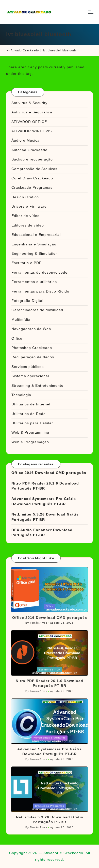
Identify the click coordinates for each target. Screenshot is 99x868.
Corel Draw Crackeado (32, 178)
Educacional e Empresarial (36, 235)
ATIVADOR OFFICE (29, 122)
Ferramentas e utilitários (34, 282)
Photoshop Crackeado (31, 348)
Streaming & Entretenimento (37, 386)
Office (16, 338)
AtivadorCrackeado (25, 50)
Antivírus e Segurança (31, 112)
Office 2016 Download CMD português (48, 473)
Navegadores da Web (31, 329)
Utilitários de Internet (31, 404)
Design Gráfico (25, 197)
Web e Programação (30, 442)
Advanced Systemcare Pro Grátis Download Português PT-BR (43, 501)
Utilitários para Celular (32, 423)
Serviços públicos (27, 367)
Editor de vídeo (25, 216)
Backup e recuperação (32, 159)
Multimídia (20, 320)
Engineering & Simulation (34, 253)
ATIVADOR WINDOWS (31, 131)
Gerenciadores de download (37, 310)
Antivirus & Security (29, 103)
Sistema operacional (30, 376)
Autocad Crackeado (29, 150)
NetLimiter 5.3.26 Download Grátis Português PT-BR (45, 516)
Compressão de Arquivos (34, 169)
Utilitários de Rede (28, 414)
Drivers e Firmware (29, 206)
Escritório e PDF (26, 263)
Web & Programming (30, 432)
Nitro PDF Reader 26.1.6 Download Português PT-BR (45, 485)
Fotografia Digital (27, 301)
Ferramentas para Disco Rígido (40, 291)
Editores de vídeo (27, 225)
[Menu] (90, 12)
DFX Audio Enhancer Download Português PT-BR (42, 532)
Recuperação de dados (32, 357)
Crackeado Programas (32, 187)
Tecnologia (21, 395)
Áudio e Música (25, 140)
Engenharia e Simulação (33, 244)
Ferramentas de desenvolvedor (40, 272)
